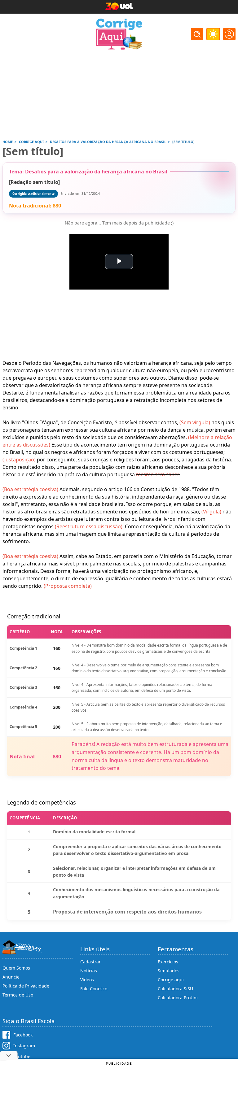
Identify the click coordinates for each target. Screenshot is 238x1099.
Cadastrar (90, 962)
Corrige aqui (171, 980)
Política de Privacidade (25, 986)
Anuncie (11, 977)
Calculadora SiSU (175, 989)
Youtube (21, 1056)
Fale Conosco (93, 989)
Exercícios (168, 962)
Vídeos (87, 980)
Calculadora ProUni (178, 998)
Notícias (88, 971)
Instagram (24, 1046)
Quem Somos (16, 968)
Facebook (23, 1035)
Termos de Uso (17, 995)
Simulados (168, 971)
